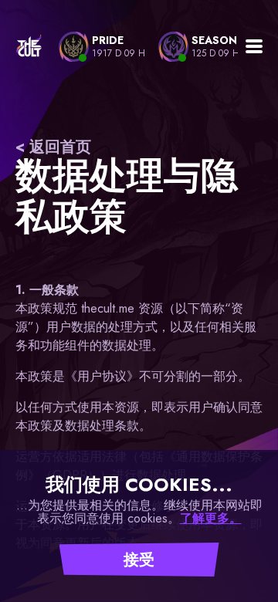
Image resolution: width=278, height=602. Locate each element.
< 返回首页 (53, 147)
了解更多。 (211, 518)
